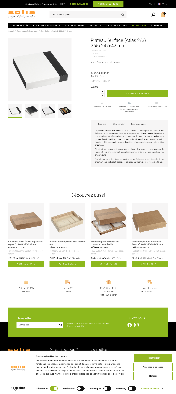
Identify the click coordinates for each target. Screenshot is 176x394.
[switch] (81, 388)
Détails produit (119, 124)
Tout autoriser (153, 358)
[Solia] (21, 14)
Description (102, 124)
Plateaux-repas (75, 25)
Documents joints (138, 124)
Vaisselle (96, 25)
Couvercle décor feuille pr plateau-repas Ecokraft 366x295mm (25, 243)
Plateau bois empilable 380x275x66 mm (67, 243)
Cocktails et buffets (46, 25)
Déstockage (139, 25)
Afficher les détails (150, 388)
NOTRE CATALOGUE (79, 4)
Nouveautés (20, 25)
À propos (157, 25)
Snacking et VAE (116, 25)
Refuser (153, 376)
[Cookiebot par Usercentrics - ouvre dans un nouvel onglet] (18, 389)
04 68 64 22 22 (151, 291)
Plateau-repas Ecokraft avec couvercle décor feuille (105, 243)
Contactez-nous (108, 4)
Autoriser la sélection (153, 367)
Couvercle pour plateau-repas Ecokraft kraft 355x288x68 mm (147, 243)
